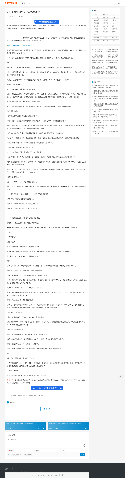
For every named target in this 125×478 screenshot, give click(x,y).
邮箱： (38, 451)
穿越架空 (105, 32)
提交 (82, 454)
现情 (96, 29)
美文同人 (96, 35)
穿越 (96, 32)
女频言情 (96, 20)
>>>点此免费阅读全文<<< (46, 22)
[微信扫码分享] (48, 475)
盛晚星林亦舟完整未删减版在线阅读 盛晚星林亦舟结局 (112, 50)
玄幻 (114, 23)
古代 (96, 17)
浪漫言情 (105, 23)
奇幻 (114, 17)
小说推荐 (105, 20)
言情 (105, 35)
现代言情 (105, 26)
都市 (105, 37)
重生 (114, 40)
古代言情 (105, 17)
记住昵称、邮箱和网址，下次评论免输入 (21, 455)
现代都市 (114, 26)
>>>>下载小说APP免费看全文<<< (47, 388)
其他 (96, 14)
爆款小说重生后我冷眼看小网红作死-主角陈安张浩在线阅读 (98, 67)
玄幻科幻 (12, 402)
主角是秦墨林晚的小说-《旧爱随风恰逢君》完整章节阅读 (112, 67)
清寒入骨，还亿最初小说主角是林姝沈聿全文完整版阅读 (112, 56)
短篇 (105, 29)
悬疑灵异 (96, 23)
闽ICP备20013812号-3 (37, 472)
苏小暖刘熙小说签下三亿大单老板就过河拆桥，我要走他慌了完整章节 (98, 50)
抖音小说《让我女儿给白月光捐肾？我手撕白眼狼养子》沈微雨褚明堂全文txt (112, 72)
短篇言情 (114, 29)
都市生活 (96, 40)
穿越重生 (114, 32)
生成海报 (42, 475)
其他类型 (105, 14)
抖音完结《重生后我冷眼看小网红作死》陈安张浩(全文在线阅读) (112, 61)
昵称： (11, 451)
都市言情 (105, 40)
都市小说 (114, 37)
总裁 (114, 20)
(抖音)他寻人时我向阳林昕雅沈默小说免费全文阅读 (98, 61)
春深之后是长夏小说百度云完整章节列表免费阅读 (98, 72)
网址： (65, 451)
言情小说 (114, 35)
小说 (29, 3)
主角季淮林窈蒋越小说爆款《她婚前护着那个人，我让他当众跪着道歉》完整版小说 (98, 56)
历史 (114, 14)
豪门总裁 (96, 37)
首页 (23, 3)
